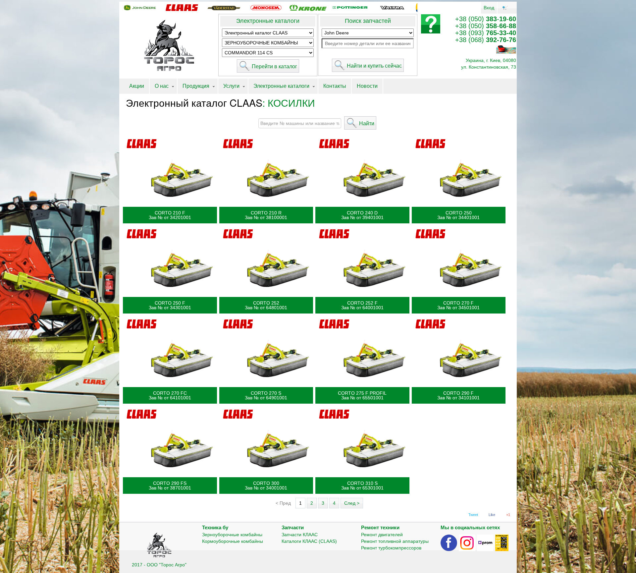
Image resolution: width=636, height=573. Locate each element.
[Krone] (308, 7)
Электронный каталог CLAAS (194, 102)
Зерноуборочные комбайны (232, 534)
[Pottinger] (350, 7)
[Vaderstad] (223, 7)
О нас (162, 86)
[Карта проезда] (506, 49)
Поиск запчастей (368, 21)
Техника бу (215, 527)
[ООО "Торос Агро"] (169, 45)
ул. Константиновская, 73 (488, 67)
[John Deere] (139, 7)
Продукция (196, 86)
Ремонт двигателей (382, 534)
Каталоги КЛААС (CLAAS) (309, 541)
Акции (136, 86)
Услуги (231, 86)
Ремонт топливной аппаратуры (395, 541)
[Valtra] (392, 7)
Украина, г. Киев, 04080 (491, 60)
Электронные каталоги (267, 21)
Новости (367, 86)
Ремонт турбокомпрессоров (391, 547)
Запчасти (293, 527)
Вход (489, 7)
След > (351, 503)
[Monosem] (266, 7)
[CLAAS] (181, 7)
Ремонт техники (380, 527)
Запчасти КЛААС (300, 534)
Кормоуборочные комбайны (232, 541)
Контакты (334, 86)
